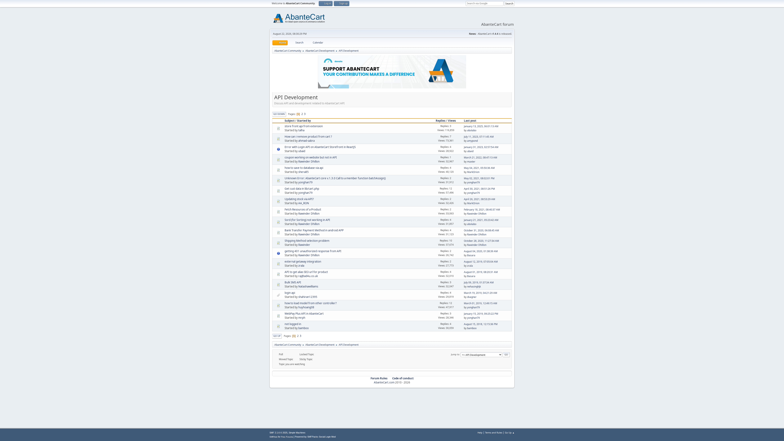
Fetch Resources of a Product (303, 209)
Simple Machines (297, 432)
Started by (304, 120)
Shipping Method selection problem (307, 241)
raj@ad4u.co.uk (308, 276)
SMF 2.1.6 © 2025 (278, 432)
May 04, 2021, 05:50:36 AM (479, 168)
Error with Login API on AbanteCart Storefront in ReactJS (320, 147)
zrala (301, 265)
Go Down (279, 114)
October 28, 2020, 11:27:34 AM (481, 241)
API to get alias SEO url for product (306, 272)
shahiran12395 (307, 297)
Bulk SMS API (293, 282)
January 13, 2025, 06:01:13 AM (481, 126)
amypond (472, 141)
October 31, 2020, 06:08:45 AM (481, 230)
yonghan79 (305, 182)
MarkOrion (473, 172)
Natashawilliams (308, 286)
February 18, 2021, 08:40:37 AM (482, 209)
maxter (471, 161)
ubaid (301, 151)
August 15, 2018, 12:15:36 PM (481, 324)
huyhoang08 (306, 307)
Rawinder (304, 245)
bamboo (303, 328)
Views (452, 120)
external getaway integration (303, 261)
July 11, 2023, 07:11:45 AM (479, 136)
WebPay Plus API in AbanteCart (304, 313)
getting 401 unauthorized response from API (313, 251)
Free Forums (287, 437)
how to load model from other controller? (311, 303)
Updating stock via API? (299, 199)
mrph (301, 318)
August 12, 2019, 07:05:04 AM (481, 261)
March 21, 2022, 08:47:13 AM (480, 157)
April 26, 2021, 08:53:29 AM (479, 199)
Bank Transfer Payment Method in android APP (314, 230)
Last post (470, 120)
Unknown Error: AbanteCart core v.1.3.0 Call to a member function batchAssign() (335, 178)
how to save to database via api (304, 168)
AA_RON (303, 203)
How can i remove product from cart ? (308, 136)
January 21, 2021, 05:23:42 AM (481, 220)
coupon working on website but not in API (311, 157)
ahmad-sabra (306, 141)
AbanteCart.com (384, 382)
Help (480, 432)
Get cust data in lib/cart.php (302, 188)
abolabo (471, 130)
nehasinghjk (474, 286)
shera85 (303, 172)
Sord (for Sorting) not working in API (307, 220)
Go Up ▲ (509, 432)
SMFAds (273, 437)
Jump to (455, 354)
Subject (290, 120)
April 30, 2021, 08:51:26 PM (479, 188)
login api (290, 293)
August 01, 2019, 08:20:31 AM (481, 272)
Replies (440, 120)
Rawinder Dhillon (309, 161)
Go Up (277, 335)
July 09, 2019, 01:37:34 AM (479, 282)
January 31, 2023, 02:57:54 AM (481, 147)
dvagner (472, 297)
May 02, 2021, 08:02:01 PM (479, 178)
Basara (471, 255)
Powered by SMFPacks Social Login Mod (315, 436)
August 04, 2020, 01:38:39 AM (481, 251)
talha (301, 130)
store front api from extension (304, 126)
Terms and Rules (493, 432)
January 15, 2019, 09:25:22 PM (481, 313)
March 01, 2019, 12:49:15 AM (480, 303)
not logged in (293, 324)
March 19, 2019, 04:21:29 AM (480, 293)
